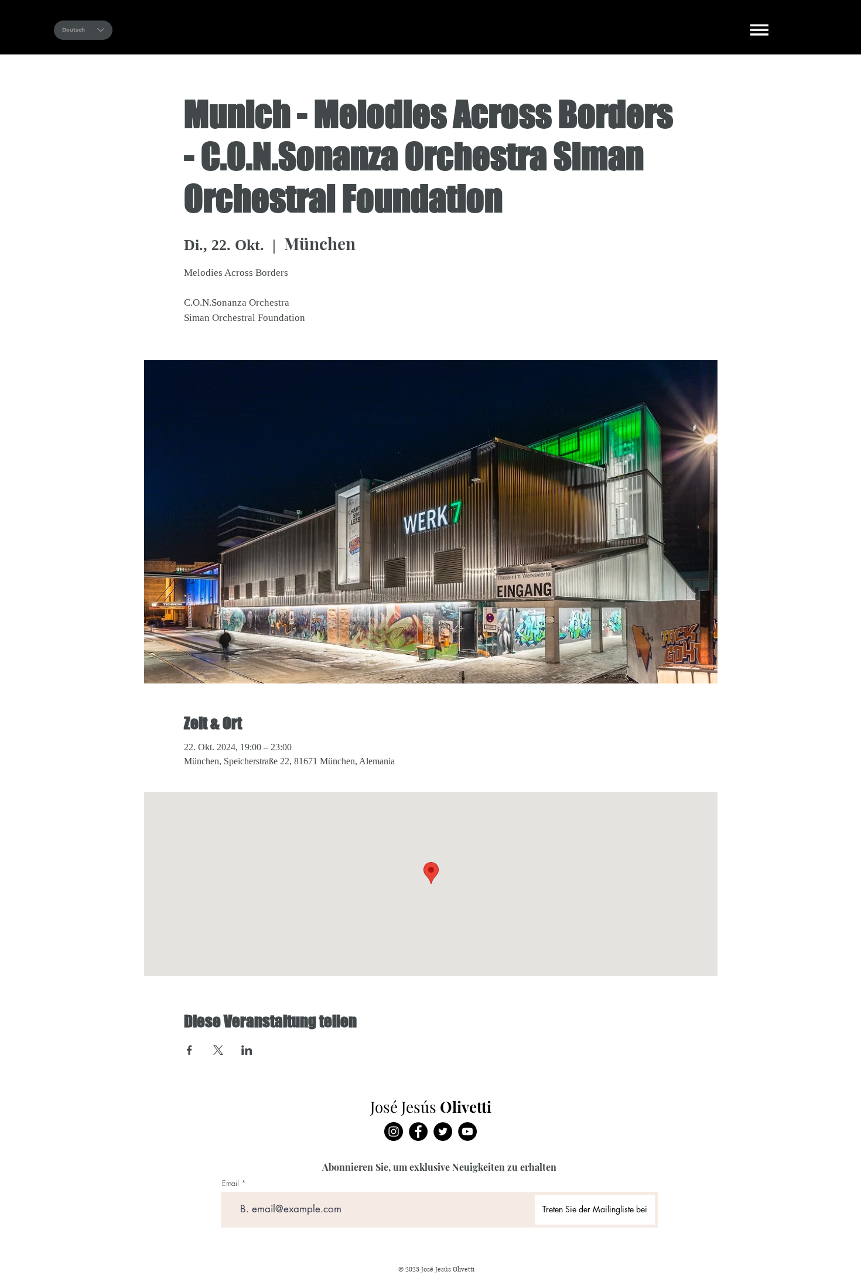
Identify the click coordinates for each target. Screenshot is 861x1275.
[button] (759, 30)
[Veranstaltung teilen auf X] (218, 1050)
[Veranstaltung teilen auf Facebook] (189, 1050)
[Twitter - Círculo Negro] (442, 1131)
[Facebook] (418, 1131)
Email (230, 1183)
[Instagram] (393, 1131)
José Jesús (376, 29)
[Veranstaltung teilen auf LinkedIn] (246, 1050)
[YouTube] (467, 1131)
